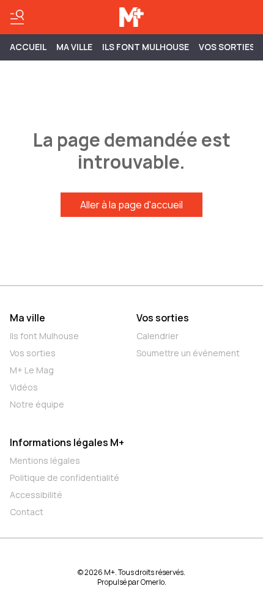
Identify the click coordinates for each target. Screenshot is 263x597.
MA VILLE (74, 47)
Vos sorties (227, 47)
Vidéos (24, 387)
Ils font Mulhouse (44, 336)
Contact (26, 512)
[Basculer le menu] (17, 17)
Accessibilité (36, 494)
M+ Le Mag (32, 370)
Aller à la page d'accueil (131, 204)
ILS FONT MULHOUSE (145, 47)
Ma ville (27, 317)
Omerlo (153, 582)
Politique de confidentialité (64, 477)
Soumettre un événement (188, 353)
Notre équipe (37, 404)
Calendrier (157, 336)
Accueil (28, 47)
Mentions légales (45, 460)
